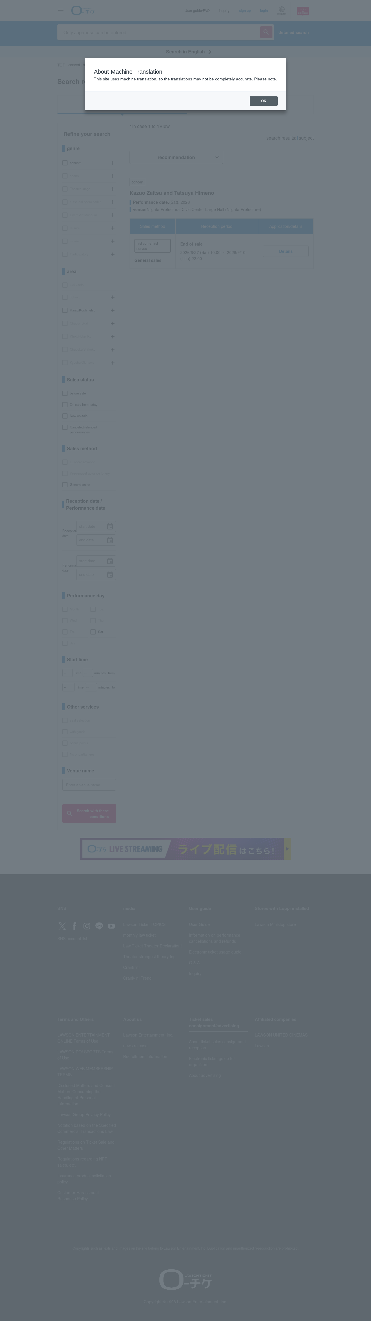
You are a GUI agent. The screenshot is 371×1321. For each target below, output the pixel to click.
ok (263, 101)
